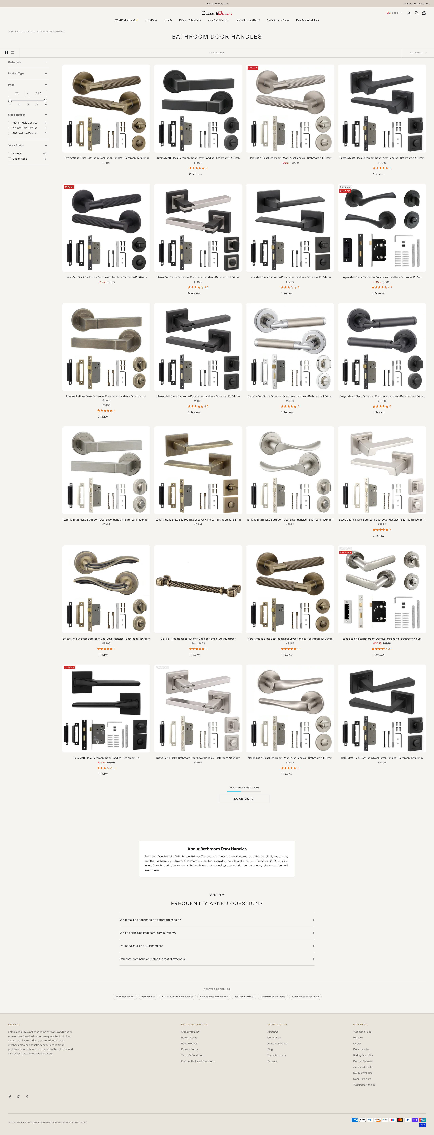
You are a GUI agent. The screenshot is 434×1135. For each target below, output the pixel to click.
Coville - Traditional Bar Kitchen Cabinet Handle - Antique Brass (198, 638)
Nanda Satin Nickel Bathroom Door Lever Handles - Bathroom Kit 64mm (290, 757)
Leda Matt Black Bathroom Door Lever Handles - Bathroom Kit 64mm (290, 277)
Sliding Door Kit (219, 19)
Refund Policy (189, 1043)
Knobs (168, 19)
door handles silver (244, 996)
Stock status (16, 145)
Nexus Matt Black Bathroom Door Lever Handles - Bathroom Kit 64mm (198, 396)
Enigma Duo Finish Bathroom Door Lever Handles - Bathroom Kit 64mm (290, 396)
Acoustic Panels (278, 19)
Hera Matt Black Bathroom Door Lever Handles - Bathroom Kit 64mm (106, 277)
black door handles (124, 996)
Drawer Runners (248, 19)
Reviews (272, 1061)
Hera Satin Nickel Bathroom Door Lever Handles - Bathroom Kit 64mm (290, 157)
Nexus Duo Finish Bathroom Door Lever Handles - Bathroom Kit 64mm (198, 277)
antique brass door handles (214, 996)
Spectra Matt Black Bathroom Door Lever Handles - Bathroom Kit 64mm (382, 157)
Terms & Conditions (192, 1055)
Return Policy (189, 1037)
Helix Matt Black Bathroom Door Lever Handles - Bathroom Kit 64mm (382, 757)
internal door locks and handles (177, 996)
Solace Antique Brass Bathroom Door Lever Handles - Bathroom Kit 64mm (106, 638)
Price (11, 85)
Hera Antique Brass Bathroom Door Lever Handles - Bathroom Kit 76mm (290, 638)
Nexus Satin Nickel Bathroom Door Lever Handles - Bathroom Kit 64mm (198, 757)
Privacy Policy (189, 1049)
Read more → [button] (153, 870)
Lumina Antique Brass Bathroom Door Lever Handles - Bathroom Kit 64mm (106, 398)
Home (11, 32)
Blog (270, 1049)
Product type (16, 73)
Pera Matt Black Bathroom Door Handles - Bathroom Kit (106, 757)
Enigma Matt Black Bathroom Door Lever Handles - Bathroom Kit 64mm (382, 396)
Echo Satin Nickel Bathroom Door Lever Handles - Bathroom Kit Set (381, 638)
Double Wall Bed (307, 19)
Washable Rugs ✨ (127, 19)
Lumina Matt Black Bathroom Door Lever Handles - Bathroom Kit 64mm (198, 157)
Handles (151, 19)
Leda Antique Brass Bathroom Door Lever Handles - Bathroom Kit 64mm (198, 519)
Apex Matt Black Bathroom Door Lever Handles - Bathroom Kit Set (382, 277)
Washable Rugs (362, 1031)
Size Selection (16, 114)
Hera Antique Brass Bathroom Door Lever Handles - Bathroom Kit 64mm (106, 157)
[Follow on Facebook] (10, 1097)
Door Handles (25, 32)
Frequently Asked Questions (197, 1061)
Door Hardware (190, 19)
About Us (424, 3)
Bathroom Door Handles (51, 32)
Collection (14, 62)
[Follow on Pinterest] (27, 1097)
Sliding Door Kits (363, 1055)
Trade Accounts (276, 1055)
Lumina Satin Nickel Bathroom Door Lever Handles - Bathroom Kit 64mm (106, 519)
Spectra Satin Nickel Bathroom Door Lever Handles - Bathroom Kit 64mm (382, 519)
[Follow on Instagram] (18, 1097)
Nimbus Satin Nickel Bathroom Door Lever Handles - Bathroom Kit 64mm (290, 519)
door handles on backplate (305, 996)
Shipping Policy (190, 1031)
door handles (148, 996)
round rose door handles (273, 996)
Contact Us (410, 3)
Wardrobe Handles (364, 1084)
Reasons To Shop (277, 1043)
